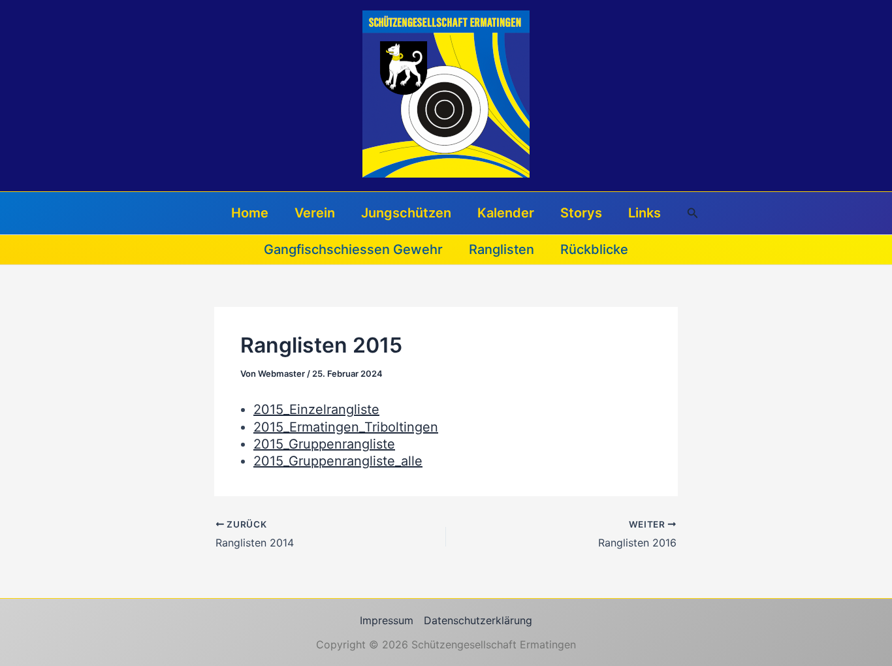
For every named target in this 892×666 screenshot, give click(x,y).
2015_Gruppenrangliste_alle (337, 461)
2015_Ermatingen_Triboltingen (345, 427)
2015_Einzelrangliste (316, 409)
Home (249, 213)
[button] (693, 213)
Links (644, 213)
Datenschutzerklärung (478, 620)
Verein (315, 213)
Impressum (386, 620)
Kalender (505, 213)
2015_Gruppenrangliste (324, 444)
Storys (581, 213)
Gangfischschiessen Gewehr (353, 249)
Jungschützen (406, 213)
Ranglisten (501, 249)
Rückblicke (594, 249)
